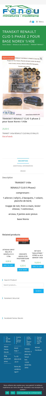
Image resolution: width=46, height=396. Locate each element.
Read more (23, 270)
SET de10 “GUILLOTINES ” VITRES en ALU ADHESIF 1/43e (37, 254)
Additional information (23, 166)
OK (7, 393)
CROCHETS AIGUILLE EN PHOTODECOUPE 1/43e (23, 257)
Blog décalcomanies (7, 358)
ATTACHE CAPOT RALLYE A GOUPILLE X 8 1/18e (8, 253)
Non (12, 393)
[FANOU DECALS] (18, 145)
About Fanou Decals (6, 349)
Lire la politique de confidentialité (29, 393)
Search (38, 291)
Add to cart (8, 265)
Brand (23, 171)
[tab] (23, 160)
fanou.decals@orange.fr (17, 369)
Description (23, 161)
